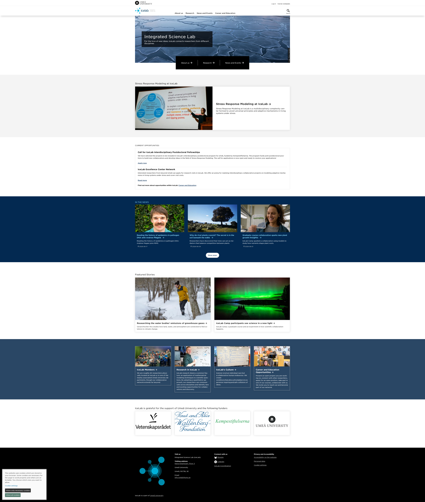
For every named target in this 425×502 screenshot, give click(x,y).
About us (179, 13)
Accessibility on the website (265, 457)
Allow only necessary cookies (18, 490)
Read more (142, 180)
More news (212, 255)
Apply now (142, 163)
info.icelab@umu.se (182, 477)
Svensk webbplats (284, 4)
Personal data (259, 461)
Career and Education (225, 13)
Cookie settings (260, 465)
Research (190, 13)
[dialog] (24, 484)
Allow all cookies (13, 495)
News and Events (204, 13)
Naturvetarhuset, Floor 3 (185, 463)
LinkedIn (220, 462)
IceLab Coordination (222, 466)
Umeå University (156, 495)
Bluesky (220, 457)
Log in (273, 4)
